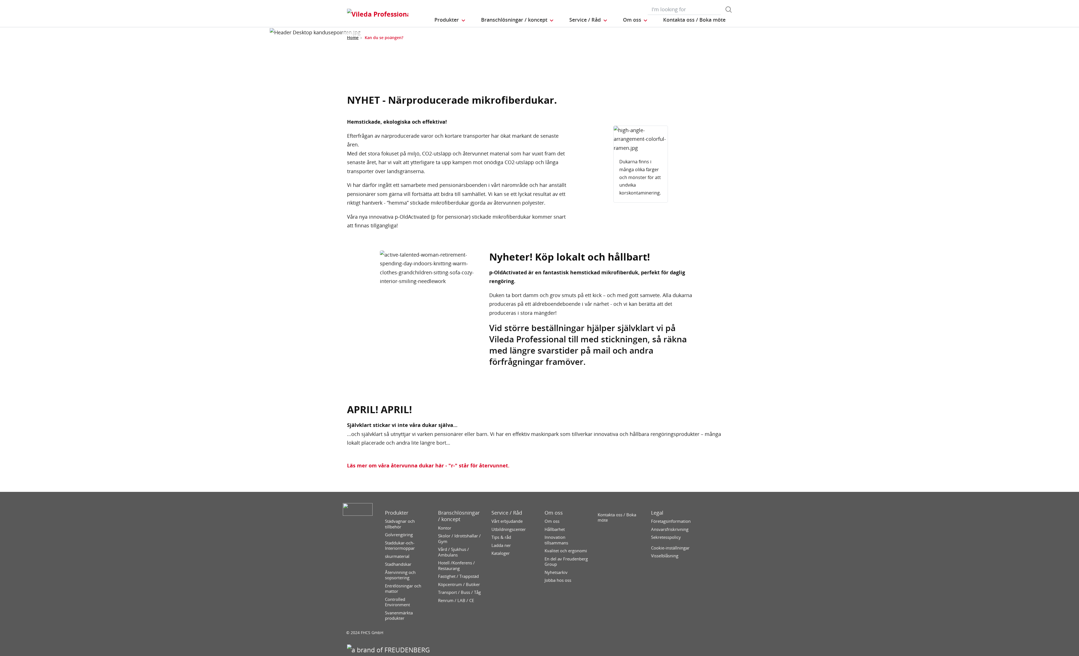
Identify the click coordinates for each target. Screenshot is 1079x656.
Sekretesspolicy (666, 537)
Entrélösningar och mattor (403, 588)
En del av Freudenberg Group (566, 561)
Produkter (396, 513)
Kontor (444, 528)
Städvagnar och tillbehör (400, 524)
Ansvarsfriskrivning (669, 529)
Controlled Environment (397, 602)
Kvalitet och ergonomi (566, 550)
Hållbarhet (555, 529)
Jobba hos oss (558, 580)
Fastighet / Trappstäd (458, 576)
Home (353, 37)
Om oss (554, 513)
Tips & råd (501, 537)
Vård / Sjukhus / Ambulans (453, 552)
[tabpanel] (640, 164)
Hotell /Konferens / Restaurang (456, 565)
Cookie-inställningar (670, 548)
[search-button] (728, 9)
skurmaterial (397, 556)
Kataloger (500, 553)
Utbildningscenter (508, 529)
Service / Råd (506, 513)
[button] (450, 20)
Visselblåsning (664, 555)
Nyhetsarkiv (556, 572)
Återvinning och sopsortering (400, 575)
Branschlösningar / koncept (459, 516)
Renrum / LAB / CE (456, 600)
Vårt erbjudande (507, 521)
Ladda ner (501, 545)
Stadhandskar (398, 564)
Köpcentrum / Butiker (459, 584)
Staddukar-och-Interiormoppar (400, 545)
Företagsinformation (671, 521)
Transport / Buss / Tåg (459, 592)
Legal (657, 513)
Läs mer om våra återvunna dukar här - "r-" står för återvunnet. (428, 465)
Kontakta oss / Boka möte (617, 517)
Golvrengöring (399, 534)
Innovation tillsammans (556, 540)
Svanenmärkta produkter (399, 615)
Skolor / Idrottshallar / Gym (459, 538)
